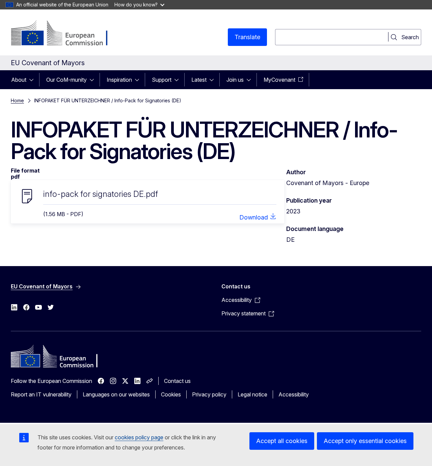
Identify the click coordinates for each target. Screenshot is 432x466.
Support (161, 79)
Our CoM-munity (66, 79)
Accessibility (293, 394)
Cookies (171, 394)
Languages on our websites (116, 394)
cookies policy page (139, 437)
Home (17, 100)
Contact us (177, 381)
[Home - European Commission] (65, 33)
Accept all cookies (281, 440)
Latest (199, 79)
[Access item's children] (33, 79)
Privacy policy (209, 394)
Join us (235, 79)
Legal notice (252, 394)
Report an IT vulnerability (41, 394)
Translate (247, 37)
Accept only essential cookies (365, 440)
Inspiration (119, 79)
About (18, 79)
